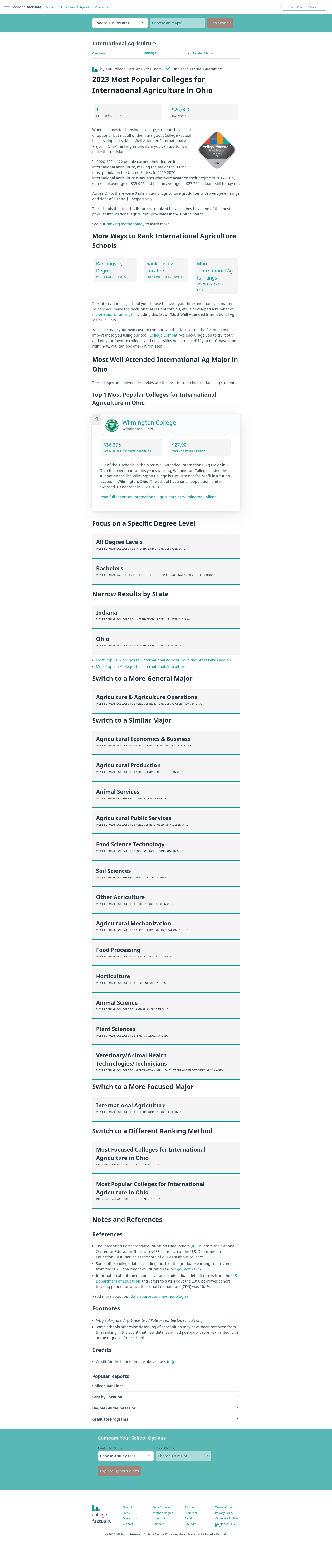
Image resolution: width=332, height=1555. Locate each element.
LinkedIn (191, 1524)
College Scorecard (184, 1269)
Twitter (189, 1507)
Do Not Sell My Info (225, 1525)
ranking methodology (125, 224)
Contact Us (129, 1518)
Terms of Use (224, 1507)
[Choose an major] (178, 23)
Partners (158, 1524)
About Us (128, 1507)
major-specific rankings (112, 314)
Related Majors (203, 53)
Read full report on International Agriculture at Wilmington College (158, 496)
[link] (166, 53)
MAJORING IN (165, 1448)
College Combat (163, 335)
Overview (98, 53)
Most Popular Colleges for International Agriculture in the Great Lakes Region (163, 660)
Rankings (149, 53)
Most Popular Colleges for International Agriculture (140, 666)
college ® (27, 7)
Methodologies (163, 1513)
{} (173, 1361)
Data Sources (162, 1507)
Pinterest (191, 1513)
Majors (50, 7)
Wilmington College (149, 422)
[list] (166, 53)
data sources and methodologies (159, 1296)
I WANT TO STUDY (110, 1448)
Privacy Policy (224, 1513)
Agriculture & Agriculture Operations (85, 7)
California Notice (226, 1518)
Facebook (191, 1518)
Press (126, 1513)
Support (127, 1524)
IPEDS (197, 1246)
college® (101, 1518)
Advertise (159, 1518)
